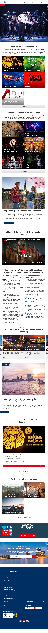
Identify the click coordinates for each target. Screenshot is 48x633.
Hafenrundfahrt (36, 308)
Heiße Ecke (27, 52)
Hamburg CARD (30, 298)
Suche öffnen (33, 2)
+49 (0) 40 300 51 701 (10, 587)
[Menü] (12, 613)
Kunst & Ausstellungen (13, 490)
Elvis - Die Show (13, 161)
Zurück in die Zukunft (13, 80)
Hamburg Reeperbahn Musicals (13, 347)
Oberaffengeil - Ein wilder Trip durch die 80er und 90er (35, 145)
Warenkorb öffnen (24, 2)
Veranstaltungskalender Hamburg (13, 506)
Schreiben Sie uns (7, 585)
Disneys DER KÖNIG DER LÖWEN (36, 49)
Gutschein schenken (23, 201)
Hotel (31, 287)
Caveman (18, 117)
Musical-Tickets (35, 290)
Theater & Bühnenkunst (35, 490)
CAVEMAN (13, 129)
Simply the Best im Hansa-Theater (35, 161)
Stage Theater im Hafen (12, 311)
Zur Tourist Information (8, 583)
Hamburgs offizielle (24, 530)
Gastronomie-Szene (31, 310)
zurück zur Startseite (24, 571)
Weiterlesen (23, 388)
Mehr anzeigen (24, 106)
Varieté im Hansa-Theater (35, 129)
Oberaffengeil (25, 117)
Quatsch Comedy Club (13, 145)
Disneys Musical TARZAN (24, 51)
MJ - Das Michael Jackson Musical (35, 80)
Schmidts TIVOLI (11, 322)
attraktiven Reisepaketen (30, 283)
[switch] (10, 616)
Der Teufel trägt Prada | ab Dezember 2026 (13, 97)
